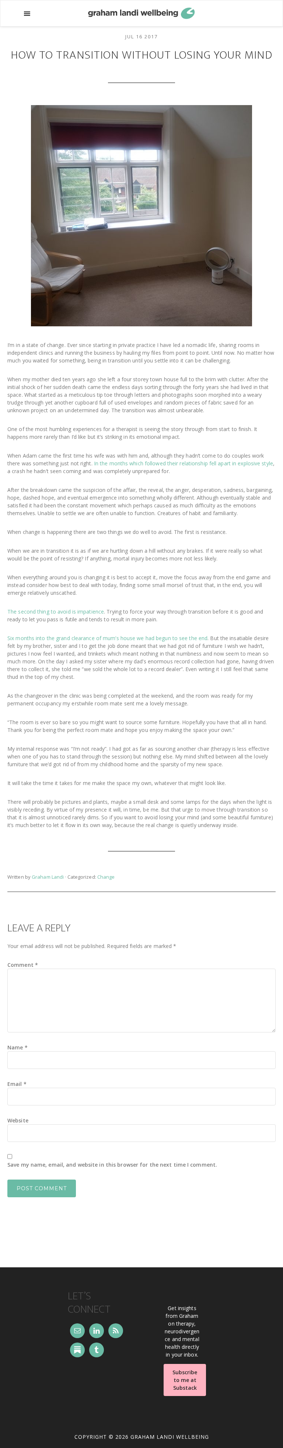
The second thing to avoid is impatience (55, 611)
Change (106, 877)
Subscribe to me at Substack (184, 1380)
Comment (22, 964)
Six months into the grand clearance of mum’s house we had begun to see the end (107, 638)
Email (17, 1083)
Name (17, 1047)
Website (17, 1120)
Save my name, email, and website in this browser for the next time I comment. (112, 1164)
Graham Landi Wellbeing (141, 13)
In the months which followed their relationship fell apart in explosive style (183, 463)
